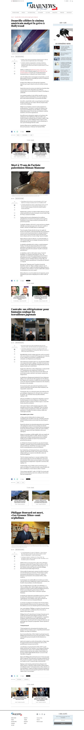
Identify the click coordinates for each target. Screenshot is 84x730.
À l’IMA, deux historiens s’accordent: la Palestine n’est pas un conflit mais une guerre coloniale (19, 298)
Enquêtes (54, 12)
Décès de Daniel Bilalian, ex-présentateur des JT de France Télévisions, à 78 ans (19, 698)
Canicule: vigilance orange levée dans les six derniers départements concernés (20, 501)
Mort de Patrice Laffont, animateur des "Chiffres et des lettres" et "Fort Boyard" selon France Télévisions (40, 699)
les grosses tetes (26, 679)
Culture (48, 12)
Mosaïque (69, 12)
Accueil (12, 17)
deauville (18, 135)
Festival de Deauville (24, 135)
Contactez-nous (39, 718)
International (31, 12)
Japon (23, 482)
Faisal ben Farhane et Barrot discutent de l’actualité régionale (65, 78)
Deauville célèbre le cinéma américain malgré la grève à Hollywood (26, 17)
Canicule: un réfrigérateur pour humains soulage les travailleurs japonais (30, 312)
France (23, 12)
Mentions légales (40, 721)
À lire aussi (30, 140)
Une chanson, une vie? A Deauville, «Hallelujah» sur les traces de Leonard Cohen (19, 154)
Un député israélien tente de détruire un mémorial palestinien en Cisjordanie (66, 58)
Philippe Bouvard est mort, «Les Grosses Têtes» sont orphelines (27, 515)
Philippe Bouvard (19, 679)
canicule (18, 482)
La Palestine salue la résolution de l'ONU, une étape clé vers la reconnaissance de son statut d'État (40, 298)
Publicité (38, 719)
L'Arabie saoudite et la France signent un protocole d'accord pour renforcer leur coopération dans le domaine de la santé (66, 72)
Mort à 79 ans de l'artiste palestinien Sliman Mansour (28, 166)
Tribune (62, 12)
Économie (40, 12)
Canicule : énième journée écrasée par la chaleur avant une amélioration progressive (40, 501)
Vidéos (25, 723)
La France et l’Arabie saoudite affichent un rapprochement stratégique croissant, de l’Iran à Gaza (66, 48)
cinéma (31, 135)
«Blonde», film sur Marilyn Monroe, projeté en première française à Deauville (40, 154)
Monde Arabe (15, 12)
